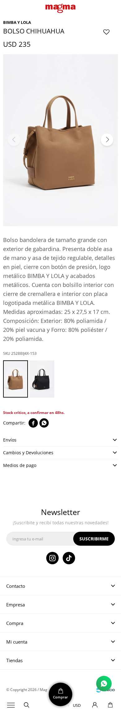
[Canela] (15, 379)
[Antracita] (41, 379)
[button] (26, 705)
